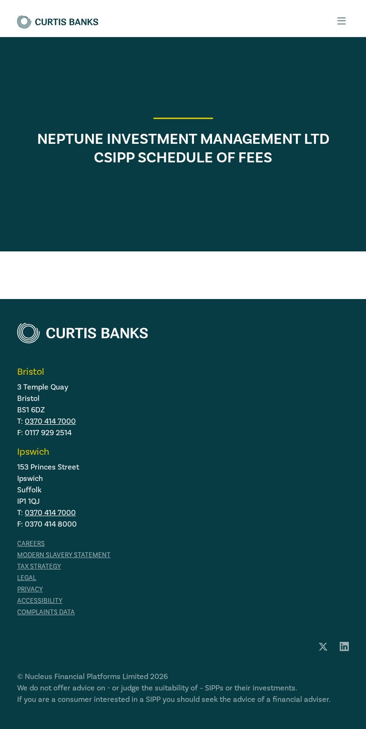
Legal (26, 578)
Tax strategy (39, 566)
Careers (31, 543)
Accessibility (39, 601)
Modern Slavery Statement (64, 555)
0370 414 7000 (50, 421)
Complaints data (46, 612)
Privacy (30, 589)
